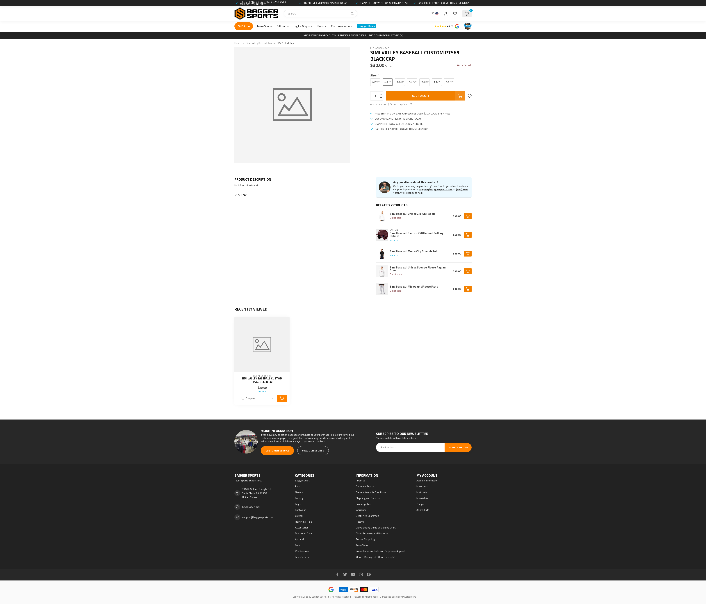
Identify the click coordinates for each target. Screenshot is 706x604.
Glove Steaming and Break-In (372, 533)
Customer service (341, 26)
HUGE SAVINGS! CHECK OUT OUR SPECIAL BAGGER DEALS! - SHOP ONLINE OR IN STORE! (351, 35)
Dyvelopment (409, 596)
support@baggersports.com (435, 189)
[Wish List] (455, 13)
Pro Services (302, 551)
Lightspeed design (389, 596)
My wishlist (422, 498)
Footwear (300, 510)
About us (360, 480)
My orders (422, 486)
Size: (374, 75)
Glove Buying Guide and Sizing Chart (375, 527)
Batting (299, 498)
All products (422, 510)
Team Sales (362, 545)
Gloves (299, 492)
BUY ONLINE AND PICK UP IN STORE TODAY (325, 3)
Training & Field (303, 522)
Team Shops (264, 26)
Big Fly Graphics (303, 26)
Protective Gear (303, 533)
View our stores (313, 450)
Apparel (299, 539)
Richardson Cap (379, 48)
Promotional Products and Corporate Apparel (380, 551)
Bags (298, 504)
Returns (360, 522)
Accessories (302, 527)
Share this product (400, 104)
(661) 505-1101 (251, 507)
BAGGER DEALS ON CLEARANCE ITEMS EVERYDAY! (443, 3)
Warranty (361, 510)
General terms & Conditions (371, 492)
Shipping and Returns (368, 498)
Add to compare (378, 104)
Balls (297, 545)
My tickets (421, 492)
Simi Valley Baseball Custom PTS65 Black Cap (270, 43)
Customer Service (277, 450)
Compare (251, 398)
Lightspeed (372, 596)
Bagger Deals (367, 26)
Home (237, 43)
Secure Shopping (365, 539)
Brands (322, 26)
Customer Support (366, 486)
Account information (427, 480)
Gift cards (283, 26)
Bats (297, 486)
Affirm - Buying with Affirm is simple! (375, 557)
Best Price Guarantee (367, 516)
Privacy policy (363, 504)
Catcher (299, 516)
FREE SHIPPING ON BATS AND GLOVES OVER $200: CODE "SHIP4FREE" (263, 3)
